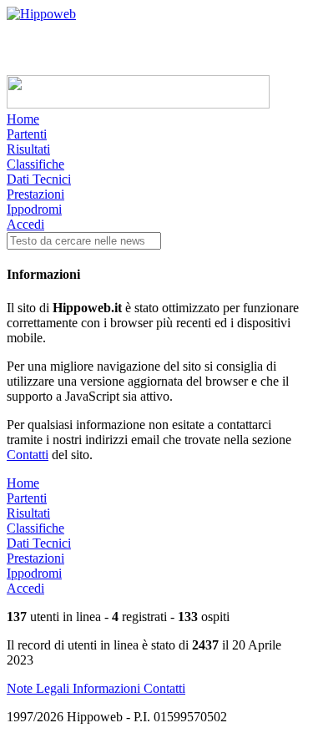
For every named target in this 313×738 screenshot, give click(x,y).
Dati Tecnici (39, 179)
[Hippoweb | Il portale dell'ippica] (41, 14)
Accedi (25, 224)
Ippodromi (34, 209)
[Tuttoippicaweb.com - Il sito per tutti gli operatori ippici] (138, 104)
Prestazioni (35, 194)
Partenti (27, 134)
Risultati (28, 149)
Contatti (27, 454)
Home (23, 119)
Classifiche (35, 164)
